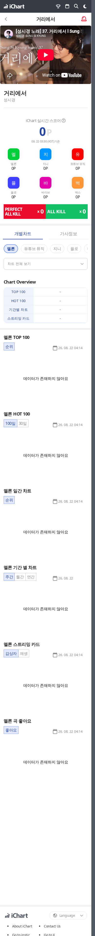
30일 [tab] (23, 423)
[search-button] (76, 6)
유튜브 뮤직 (34, 248)
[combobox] (68, 915)
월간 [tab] (20, 577)
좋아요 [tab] (11, 730)
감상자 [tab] (11, 653)
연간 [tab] (31, 577)
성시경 (9, 99)
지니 (57, 248)
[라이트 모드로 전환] (85, 6)
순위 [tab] (9, 346)
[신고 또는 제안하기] (83, 19)
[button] (70, 348)
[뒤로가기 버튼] (6, 19)
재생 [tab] (24, 653)
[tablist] (9, 346)
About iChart (22, 926)
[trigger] (46, 264)
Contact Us (52, 926)
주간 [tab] (9, 577)
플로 (74, 248)
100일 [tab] (10, 423)
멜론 (11, 248)
